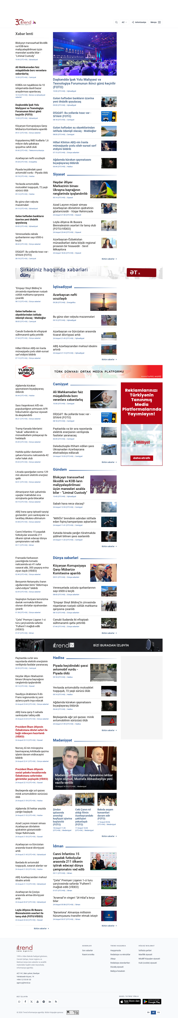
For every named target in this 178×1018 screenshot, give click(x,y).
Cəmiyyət (60, 384)
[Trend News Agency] (24, 948)
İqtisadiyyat (62, 287)
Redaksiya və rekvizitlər (120, 954)
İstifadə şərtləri (145, 950)
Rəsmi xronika (88, 954)
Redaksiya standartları (120, 963)
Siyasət (59, 174)
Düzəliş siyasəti (116, 967)
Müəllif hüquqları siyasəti (149, 959)
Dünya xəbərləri (65, 558)
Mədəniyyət (62, 740)
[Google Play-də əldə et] (152, 1001)
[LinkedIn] (49, 1001)
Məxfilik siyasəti (145, 954)
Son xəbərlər (87, 950)
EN (148, 1012)
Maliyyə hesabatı (117, 971)
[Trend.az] (25, 22)
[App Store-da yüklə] (130, 1001)
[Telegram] (43, 1001)
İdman (58, 846)
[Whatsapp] (19, 1001)
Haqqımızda (115, 950)
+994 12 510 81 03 (24, 980)
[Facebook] (25, 1001)
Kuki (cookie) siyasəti (148, 963)
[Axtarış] (116, 22)
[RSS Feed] (55, 1001)
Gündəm (60, 469)
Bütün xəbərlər (108, 259)
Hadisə (58, 658)
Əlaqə (112, 959)
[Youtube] (37, 1001)
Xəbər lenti (24, 34)
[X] (31, 1001)
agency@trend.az (23, 983)
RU (158, 1012)
